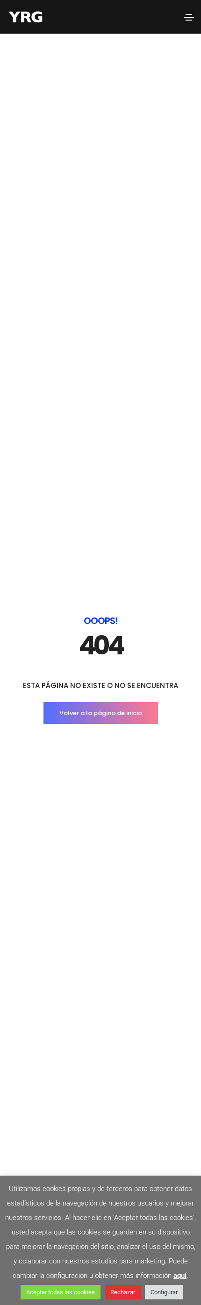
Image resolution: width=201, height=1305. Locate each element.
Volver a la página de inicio (100, 713)
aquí (180, 1275)
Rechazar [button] (122, 1292)
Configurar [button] (164, 1292)
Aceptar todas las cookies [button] (60, 1292)
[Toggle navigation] (189, 17)
